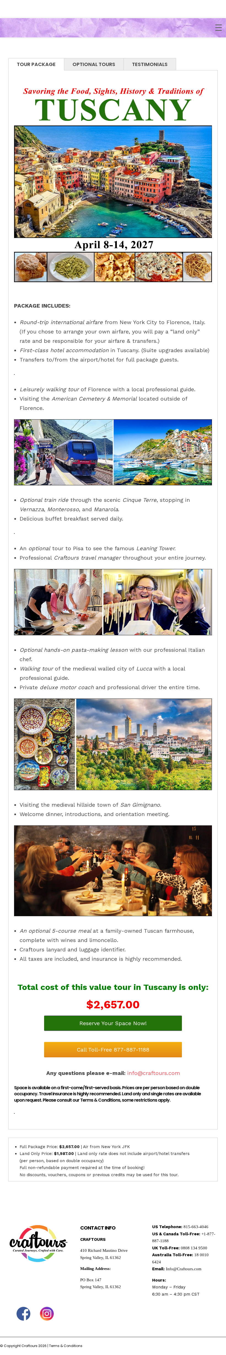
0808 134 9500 (194, 1248)
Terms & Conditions (65, 1345)
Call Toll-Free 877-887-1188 (113, 1049)
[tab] (36, 64)
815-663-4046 (196, 1227)
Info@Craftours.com (183, 1269)
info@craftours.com (153, 1073)
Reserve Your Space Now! (113, 1023)
